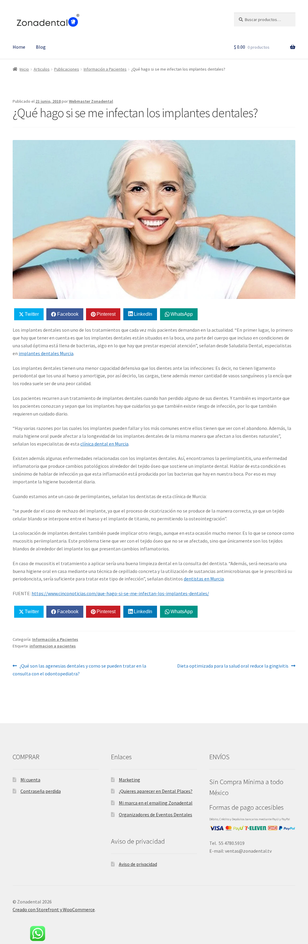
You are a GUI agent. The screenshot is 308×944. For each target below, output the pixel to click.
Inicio (24, 69)
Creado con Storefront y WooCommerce (54, 909)
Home (19, 47)
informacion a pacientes (52, 646)
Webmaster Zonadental (91, 101)
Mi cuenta (30, 780)
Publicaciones (66, 69)
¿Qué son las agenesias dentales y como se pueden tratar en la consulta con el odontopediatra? (79, 669)
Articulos (42, 69)
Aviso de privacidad (138, 864)
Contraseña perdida (40, 791)
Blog (41, 47)
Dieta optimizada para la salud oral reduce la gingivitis (232, 665)
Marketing (129, 780)
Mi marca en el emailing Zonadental (155, 803)
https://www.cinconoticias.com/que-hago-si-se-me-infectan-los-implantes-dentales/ (120, 593)
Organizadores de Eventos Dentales (155, 815)
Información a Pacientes (105, 69)
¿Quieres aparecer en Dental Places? (155, 791)
